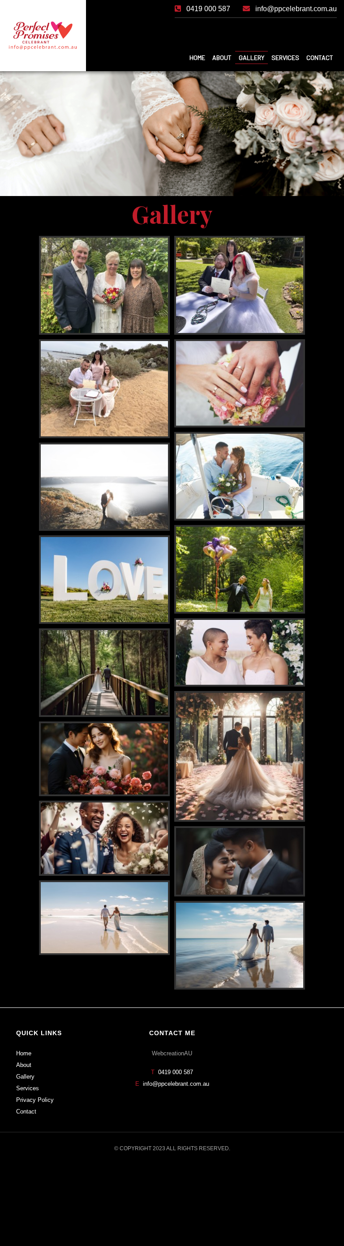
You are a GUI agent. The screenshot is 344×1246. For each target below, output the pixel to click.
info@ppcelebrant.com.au (176, 1083)
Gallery (25, 1076)
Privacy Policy (35, 1100)
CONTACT (319, 57)
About (23, 1065)
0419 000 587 (175, 1072)
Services (27, 1088)
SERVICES (285, 57)
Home (23, 1053)
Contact (26, 1111)
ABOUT (222, 57)
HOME (197, 57)
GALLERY (251, 57)
